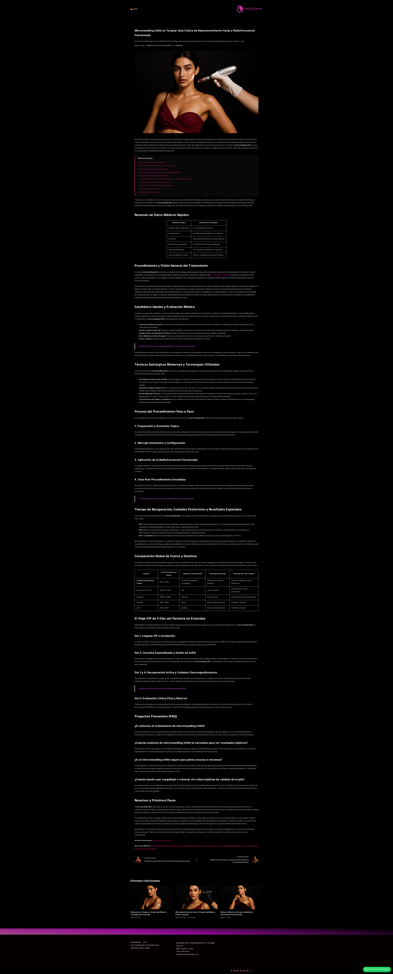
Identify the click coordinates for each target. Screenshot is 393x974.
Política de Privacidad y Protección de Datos (144, 945)
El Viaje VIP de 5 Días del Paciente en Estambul (156, 186)
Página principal (135, 942)
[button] (134, 9)
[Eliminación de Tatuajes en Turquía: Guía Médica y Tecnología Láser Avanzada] (151, 897)
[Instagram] (237, 970)
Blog (145, 942)
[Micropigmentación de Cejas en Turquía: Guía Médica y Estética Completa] (196, 897)
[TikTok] (250, 970)
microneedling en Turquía (219, 275)
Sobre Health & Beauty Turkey (140, 948)
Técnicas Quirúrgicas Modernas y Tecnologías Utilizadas (160, 173)
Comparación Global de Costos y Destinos (154, 182)
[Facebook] (231, 970)
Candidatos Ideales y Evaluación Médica (153, 169)
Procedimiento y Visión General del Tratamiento (157, 166)
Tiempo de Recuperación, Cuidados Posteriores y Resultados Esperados (165, 179)
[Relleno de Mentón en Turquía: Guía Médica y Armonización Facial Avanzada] (242, 897)
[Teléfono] (247, 970)
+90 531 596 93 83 (182, 952)
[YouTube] (244, 970)
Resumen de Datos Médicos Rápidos (152, 163)
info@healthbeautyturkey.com (187, 954)
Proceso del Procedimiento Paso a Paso (153, 176)
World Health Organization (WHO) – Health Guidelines (212, 846)
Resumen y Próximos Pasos (149, 192)
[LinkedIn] (241, 970)
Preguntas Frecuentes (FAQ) (150, 189)
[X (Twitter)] (234, 970)
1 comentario (178, 45)
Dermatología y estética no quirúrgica (159, 45)
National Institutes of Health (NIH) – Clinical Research (171, 846)
